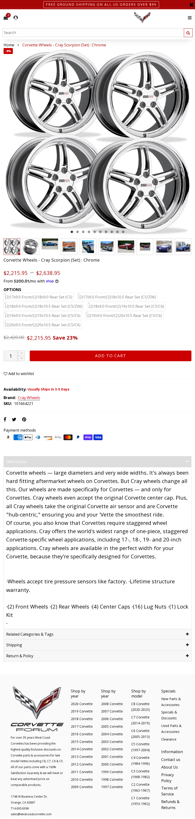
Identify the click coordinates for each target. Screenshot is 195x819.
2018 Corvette (82, 719)
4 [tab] (89, 232)
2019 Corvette (82, 711)
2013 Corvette (82, 756)
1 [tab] (72, 232)
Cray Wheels (29, 397)
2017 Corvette (82, 726)
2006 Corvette (112, 719)
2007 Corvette (112, 711)
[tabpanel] (97, 142)
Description (16, 461)
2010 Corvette (82, 779)
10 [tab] (123, 232)
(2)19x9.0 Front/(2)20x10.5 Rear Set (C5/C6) (124, 315)
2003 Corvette (112, 741)
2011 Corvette (82, 772)
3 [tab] (83, 232)
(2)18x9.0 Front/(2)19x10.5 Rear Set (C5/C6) (126, 306)
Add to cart (110, 355)
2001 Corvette (112, 756)
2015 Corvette (82, 741)
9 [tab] (117, 232)
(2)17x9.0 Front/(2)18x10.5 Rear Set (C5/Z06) (117, 297)
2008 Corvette (112, 704)
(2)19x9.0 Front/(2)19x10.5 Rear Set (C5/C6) (42, 315)
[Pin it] (24, 419)
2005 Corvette (112, 726)
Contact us (170, 759)
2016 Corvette (82, 734)
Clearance (168, 739)
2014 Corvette (82, 749)
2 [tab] (77, 232)
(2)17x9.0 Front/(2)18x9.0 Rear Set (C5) (38, 297)
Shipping (14, 645)
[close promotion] (191, 4)
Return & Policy (19, 655)
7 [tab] (106, 232)
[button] (21, 358)
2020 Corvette (82, 704)
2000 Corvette (112, 764)
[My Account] (16, 18)
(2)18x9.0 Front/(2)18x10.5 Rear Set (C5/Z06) (44, 306)
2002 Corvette (112, 749)
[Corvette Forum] (159, 18)
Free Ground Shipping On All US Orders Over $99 (101, 4)
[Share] (5, 419)
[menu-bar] (188, 18)
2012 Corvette (82, 764)
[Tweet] (14, 419)
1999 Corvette (112, 772)
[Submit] (188, 32)
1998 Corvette (112, 779)
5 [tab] (94, 232)
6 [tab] (100, 232)
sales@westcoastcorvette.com (31, 814)
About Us (169, 767)
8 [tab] (112, 232)
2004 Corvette (112, 734)
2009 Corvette (82, 787)
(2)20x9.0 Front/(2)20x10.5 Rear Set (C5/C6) (42, 324)
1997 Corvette (112, 787)
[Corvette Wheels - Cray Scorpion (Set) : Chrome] (97, 142)
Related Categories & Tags (30, 634)
